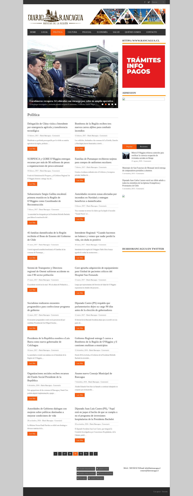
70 (81, 454)
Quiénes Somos (133, 32)
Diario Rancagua (45, 135)
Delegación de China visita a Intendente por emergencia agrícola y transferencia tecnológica (47, 127)
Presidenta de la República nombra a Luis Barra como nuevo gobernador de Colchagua (48, 342)
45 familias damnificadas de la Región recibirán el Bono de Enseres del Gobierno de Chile (49, 236)
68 (70, 454)
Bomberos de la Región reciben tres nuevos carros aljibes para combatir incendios (93, 127)
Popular (129, 147)
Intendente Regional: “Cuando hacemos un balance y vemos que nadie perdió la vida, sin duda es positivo (95, 236)
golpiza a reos (103, 469)
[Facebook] (145, 2)
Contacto (151, 32)
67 (65, 454)
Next (116, 74)
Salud (116, 32)
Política (57, 32)
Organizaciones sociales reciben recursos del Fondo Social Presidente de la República (48, 377)
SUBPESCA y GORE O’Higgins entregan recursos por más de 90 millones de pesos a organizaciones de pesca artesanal (48, 162)
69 (75, 454)
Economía (102, 32)
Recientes (144, 147)
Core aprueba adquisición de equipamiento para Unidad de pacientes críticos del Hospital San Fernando (96, 271)
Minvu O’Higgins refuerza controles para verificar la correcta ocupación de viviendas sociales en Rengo (148, 155)
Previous (29, 74)
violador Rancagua (96, 478)
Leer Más (32, 149)
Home (33, 32)
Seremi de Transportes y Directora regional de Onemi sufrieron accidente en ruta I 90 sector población (48, 271)
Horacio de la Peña (105, 473)
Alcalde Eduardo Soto (86, 469)
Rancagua (82, 478)
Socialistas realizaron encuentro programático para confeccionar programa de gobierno (48, 307)
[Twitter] (148, 2)
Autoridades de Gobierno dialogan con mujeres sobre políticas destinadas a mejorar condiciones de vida (47, 412)
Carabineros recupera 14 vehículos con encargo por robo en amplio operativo (71, 101)
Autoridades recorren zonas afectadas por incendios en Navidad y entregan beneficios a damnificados (96, 197)
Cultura (72, 32)
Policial (87, 32)
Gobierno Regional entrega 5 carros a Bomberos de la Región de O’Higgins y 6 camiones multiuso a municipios (96, 342)
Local (44, 32)
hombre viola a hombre (87, 473)
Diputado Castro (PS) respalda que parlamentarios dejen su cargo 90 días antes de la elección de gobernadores (94, 307)
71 (86, 454)
